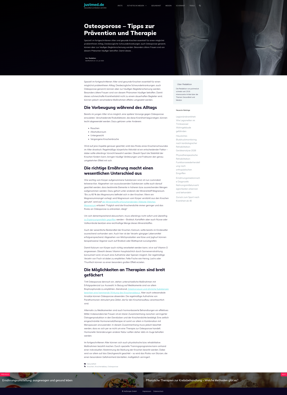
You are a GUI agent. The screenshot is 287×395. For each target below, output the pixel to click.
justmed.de (94, 4)
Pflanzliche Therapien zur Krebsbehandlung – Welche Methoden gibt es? (192, 380)
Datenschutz (158, 391)
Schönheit (180, 6)
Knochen (90, 366)
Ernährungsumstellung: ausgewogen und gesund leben (37, 380)
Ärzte (120, 6)
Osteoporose (113, 366)
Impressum (147, 391)
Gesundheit (156, 6)
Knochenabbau (101, 366)
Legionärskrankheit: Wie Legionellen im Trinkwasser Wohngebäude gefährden (186, 123)
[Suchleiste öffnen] (200, 5)
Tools (192, 6)
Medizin (168, 6)
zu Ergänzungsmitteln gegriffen (100, 219)
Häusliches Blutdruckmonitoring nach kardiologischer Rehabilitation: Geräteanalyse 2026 (186, 143)
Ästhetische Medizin (135, 6)
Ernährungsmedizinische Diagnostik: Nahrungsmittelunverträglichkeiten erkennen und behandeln (188, 185)
